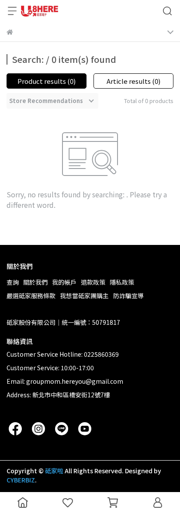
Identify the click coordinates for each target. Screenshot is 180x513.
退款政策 (93, 282)
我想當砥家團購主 (84, 295)
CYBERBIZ (21, 479)
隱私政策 (122, 282)
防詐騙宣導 (128, 295)
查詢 (13, 282)
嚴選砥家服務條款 (31, 295)
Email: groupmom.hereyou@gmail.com (65, 381)
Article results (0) (133, 81)
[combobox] (52, 101)
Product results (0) (46, 81)
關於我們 (35, 282)
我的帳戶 (64, 282)
